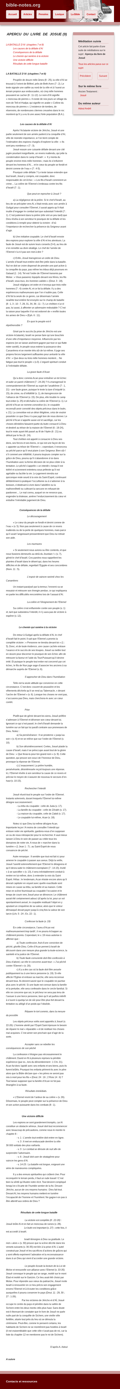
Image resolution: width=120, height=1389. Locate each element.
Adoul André (84, 108)
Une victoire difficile (23, 60)
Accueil (12, 14)
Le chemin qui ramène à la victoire (31, 56)
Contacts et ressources (21, 1381)
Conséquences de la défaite (27, 52)
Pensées (43, 14)
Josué (83, 95)
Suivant (103, 76)
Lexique (59, 14)
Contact (91, 14)
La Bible (75, 14)
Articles (27, 14)
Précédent (85, 76)
